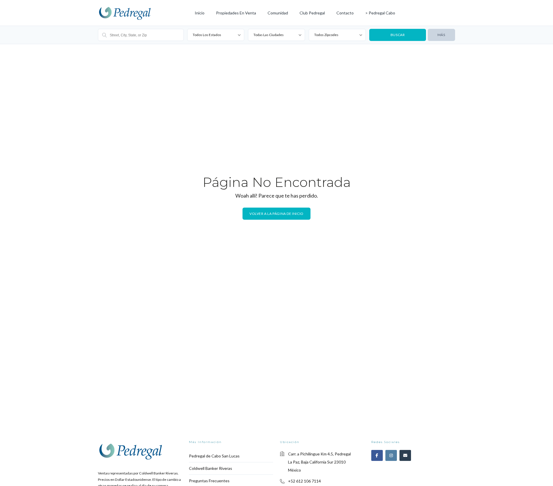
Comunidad (278, 12)
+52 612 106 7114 (304, 481)
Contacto (345, 12)
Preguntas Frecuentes (209, 480)
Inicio (199, 12)
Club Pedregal (312, 12)
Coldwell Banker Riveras (210, 468)
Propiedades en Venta (236, 12)
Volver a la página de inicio (276, 213)
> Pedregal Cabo (380, 12)
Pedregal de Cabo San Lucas (214, 455)
